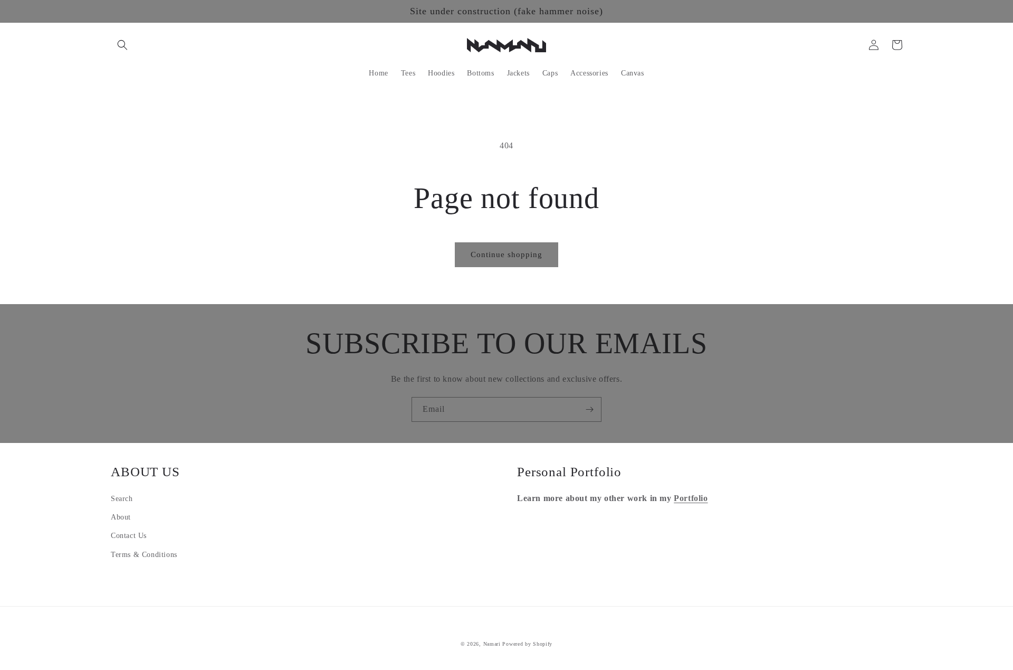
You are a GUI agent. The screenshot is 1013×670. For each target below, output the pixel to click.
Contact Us (129, 536)
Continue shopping (506, 254)
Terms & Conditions (144, 555)
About (121, 517)
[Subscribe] (589, 409)
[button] (122, 44)
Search (122, 499)
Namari (492, 644)
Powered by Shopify (527, 644)
